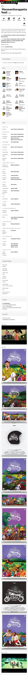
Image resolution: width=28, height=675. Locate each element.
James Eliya (22, 89)
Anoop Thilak (14, 188)
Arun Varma (14, 184)
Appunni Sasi (8, 84)
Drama (11, 46)
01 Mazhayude (6, 303)
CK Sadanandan (15, 142)
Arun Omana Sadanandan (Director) (13, 39)
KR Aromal (21, 95)
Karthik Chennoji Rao (16, 179)
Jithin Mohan (14, 218)
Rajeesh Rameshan (21, 101)
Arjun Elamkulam (15, 190)
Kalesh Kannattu (8, 101)
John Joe (8, 95)
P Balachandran (22, 78)
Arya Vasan (9, 89)
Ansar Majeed (14, 252)
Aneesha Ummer (8, 35)
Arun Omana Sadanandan (17, 129)
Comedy (7, 46)
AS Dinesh (13, 230)
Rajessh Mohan (15, 210)
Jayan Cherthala (20, 35)
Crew (3, 122)
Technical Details (6, 261)
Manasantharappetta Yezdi (14, 10)
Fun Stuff (5, 314)
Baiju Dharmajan (15, 171)
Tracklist (4, 299)
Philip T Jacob (14, 247)
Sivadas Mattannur (9, 113)
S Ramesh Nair (14, 175)
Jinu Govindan (14, 245)
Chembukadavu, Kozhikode (8, 319)
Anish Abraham (14, 243)
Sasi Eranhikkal (9, 107)
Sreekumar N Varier (16, 238)
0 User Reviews (6, 59)
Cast (3, 68)
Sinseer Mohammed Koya (22, 108)
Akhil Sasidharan (15, 165)
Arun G (20, 83)
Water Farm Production (17, 139)
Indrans (14, 35)
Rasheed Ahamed (15, 224)
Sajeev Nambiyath (15, 204)
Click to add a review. (18, 62)
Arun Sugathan (14, 199)
